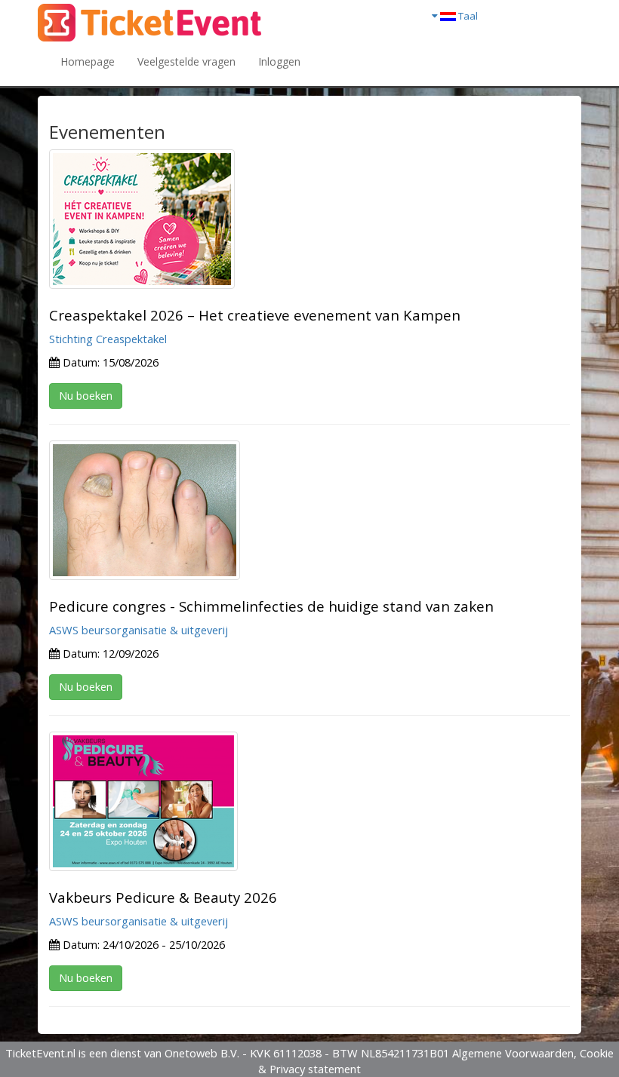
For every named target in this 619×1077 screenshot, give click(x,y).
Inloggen (279, 61)
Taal (467, 16)
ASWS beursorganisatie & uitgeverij (138, 629)
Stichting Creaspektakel (108, 338)
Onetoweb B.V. (202, 1052)
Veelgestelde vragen (186, 61)
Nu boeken (85, 395)
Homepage (87, 61)
